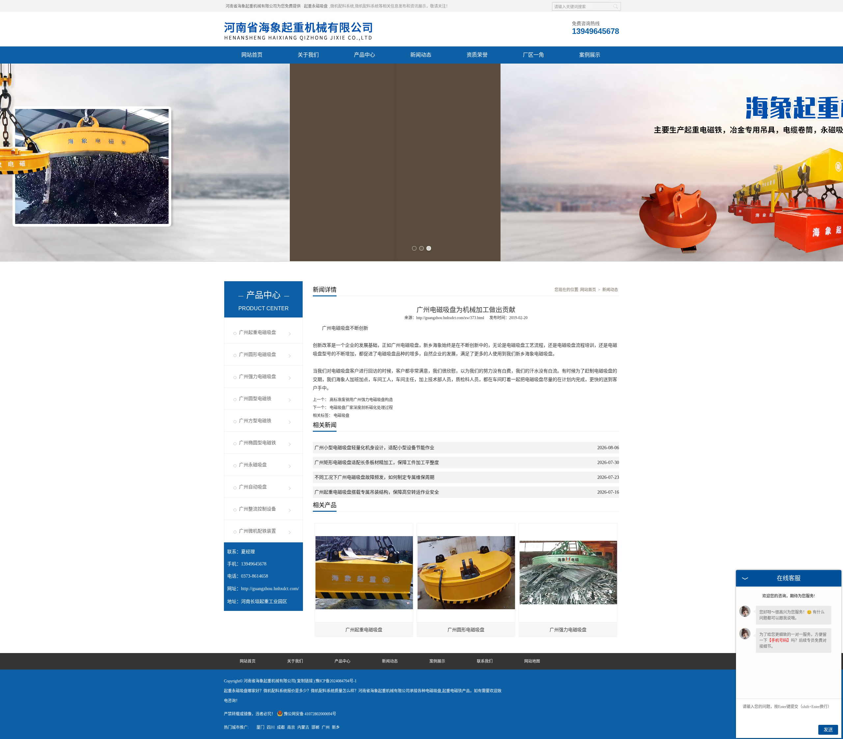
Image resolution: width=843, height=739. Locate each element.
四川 (271, 727)
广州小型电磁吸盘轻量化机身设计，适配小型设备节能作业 (374, 447)
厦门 (260, 727)
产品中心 (364, 55)
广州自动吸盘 (253, 486)
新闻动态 (420, 55)
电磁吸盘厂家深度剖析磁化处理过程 (361, 407)
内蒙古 (303, 727)
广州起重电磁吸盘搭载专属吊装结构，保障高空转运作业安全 (376, 492)
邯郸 (315, 727)
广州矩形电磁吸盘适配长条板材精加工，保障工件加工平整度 (376, 462)
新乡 (336, 727)
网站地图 (532, 661)
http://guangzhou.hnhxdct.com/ (270, 588)
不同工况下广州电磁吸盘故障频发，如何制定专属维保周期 (374, 477)
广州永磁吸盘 (253, 464)
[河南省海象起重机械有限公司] (298, 20)
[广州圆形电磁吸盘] (466, 526)
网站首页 (251, 55)
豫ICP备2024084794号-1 (336, 681)
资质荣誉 (477, 55)
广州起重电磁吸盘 (257, 332)
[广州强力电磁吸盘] (568, 526)
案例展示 (589, 55)
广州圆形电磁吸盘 (257, 354)
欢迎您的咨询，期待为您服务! (788, 596)
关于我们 (308, 55)
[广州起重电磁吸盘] (364, 526)
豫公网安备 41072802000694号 (310, 714)
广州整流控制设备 (257, 508)
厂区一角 (533, 55)
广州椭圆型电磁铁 (257, 442)
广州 (326, 727)
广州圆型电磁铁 (255, 398)
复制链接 (305, 681)
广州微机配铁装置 (257, 531)
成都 (281, 727)
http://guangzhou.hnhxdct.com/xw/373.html (450, 317)
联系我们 (485, 661)
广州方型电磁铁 (255, 420)
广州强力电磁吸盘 (257, 376)
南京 (291, 727)
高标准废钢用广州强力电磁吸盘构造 (361, 399)
